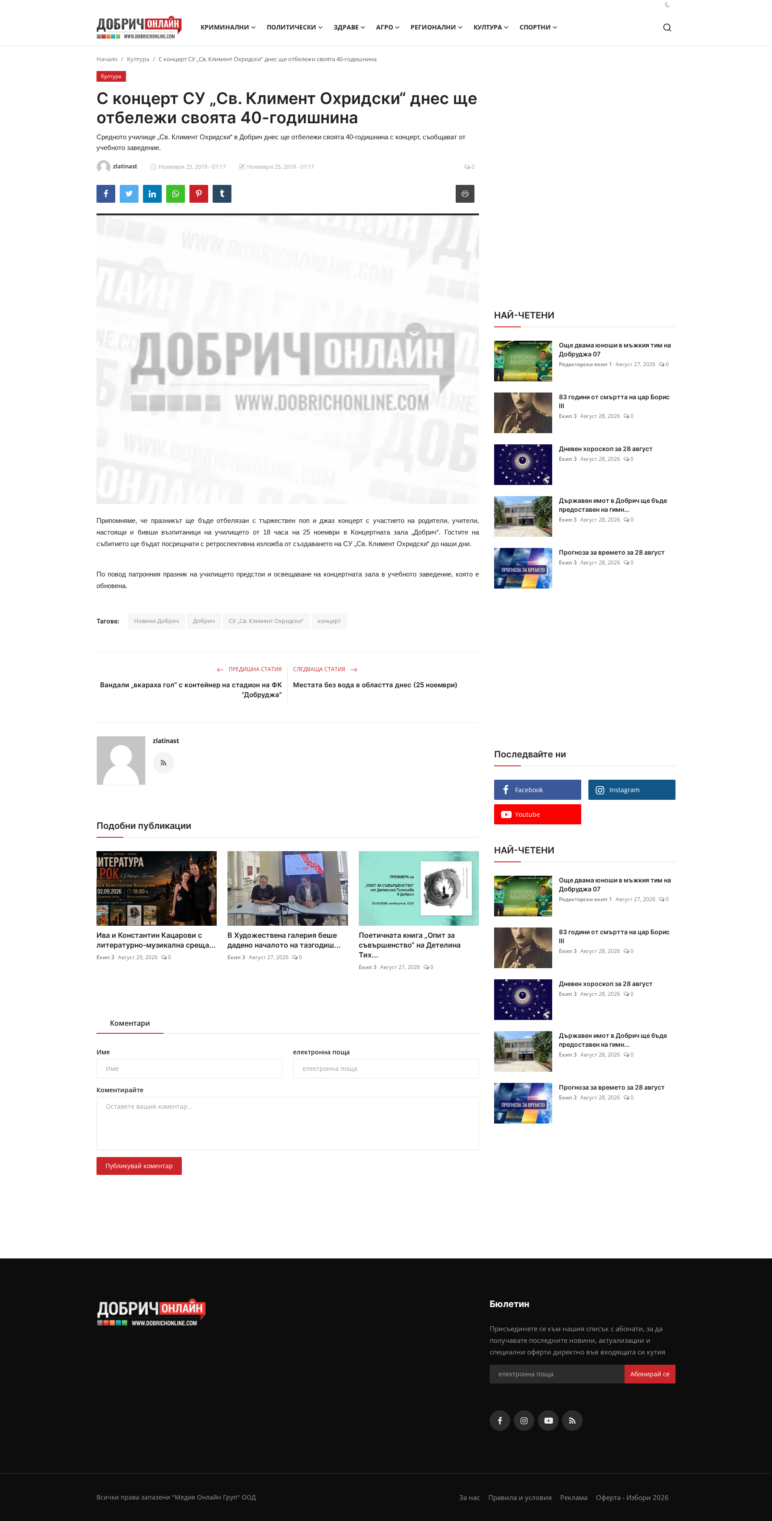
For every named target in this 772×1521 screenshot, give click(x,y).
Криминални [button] (225, 27)
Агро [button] (384, 27)
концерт (329, 621)
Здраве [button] (346, 27)
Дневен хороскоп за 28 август (606, 448)
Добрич (204, 621)
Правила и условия (520, 1497)
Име (103, 1052)
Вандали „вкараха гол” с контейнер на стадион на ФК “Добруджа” (191, 690)
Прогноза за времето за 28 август (612, 552)
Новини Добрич (156, 621)
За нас (469, 1497)
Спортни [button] (535, 27)
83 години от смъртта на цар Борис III (614, 401)
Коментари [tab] (130, 1023)
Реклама (573, 1497)
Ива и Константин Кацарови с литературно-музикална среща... (156, 940)
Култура (138, 59)
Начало (106, 59)
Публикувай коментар (139, 1166)
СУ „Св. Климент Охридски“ (266, 621)
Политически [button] (291, 27)
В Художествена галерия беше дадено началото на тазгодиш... (284, 940)
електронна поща (321, 1052)
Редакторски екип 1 (585, 364)
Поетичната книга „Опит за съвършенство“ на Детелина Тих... (410, 945)
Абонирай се (650, 1374)
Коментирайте (119, 1090)
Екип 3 (105, 957)
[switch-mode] (668, 4)
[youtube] (548, 1420)
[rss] (572, 1420)
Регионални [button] (433, 27)
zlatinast (166, 740)
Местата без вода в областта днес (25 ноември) (375, 685)
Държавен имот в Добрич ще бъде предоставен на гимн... (613, 505)
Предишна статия (254, 669)
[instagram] (524, 1420)
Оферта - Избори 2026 (632, 1497)
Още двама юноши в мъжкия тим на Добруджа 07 (615, 349)
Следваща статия (320, 669)
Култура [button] (488, 27)
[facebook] (500, 1420)
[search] (667, 27)
